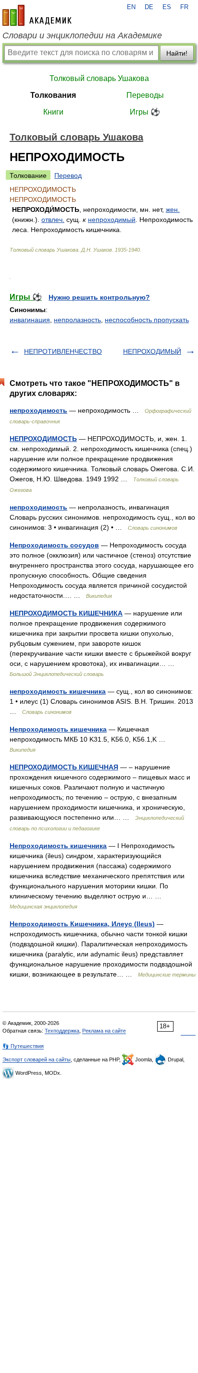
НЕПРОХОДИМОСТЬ (43, 438)
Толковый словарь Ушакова (99, 78)
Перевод (68, 175)
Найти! (176, 53)
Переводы (145, 95)
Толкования (53, 95)
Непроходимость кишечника (58, 729)
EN (131, 7)
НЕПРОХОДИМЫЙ (152, 351)
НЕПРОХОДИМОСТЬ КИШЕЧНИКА (66, 613)
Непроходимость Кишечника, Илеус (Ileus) (82, 924)
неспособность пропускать (147, 320)
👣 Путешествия (23, 1046)
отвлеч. (52, 219)
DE (149, 7)
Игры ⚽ (145, 112)
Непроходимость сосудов (54, 545)
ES (166, 7)
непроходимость (38, 410)
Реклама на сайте (104, 1031)
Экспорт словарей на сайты (36, 1059)
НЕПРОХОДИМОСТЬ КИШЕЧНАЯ (64, 767)
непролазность (77, 320)
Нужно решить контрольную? (99, 297)
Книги (53, 112)
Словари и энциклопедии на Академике (82, 35)
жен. (173, 209)
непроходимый (112, 219)
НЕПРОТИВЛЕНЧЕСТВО (63, 351)
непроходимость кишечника (58, 691)
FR (184, 7)
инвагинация (30, 320)
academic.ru (37, 15)
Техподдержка (62, 1031)
